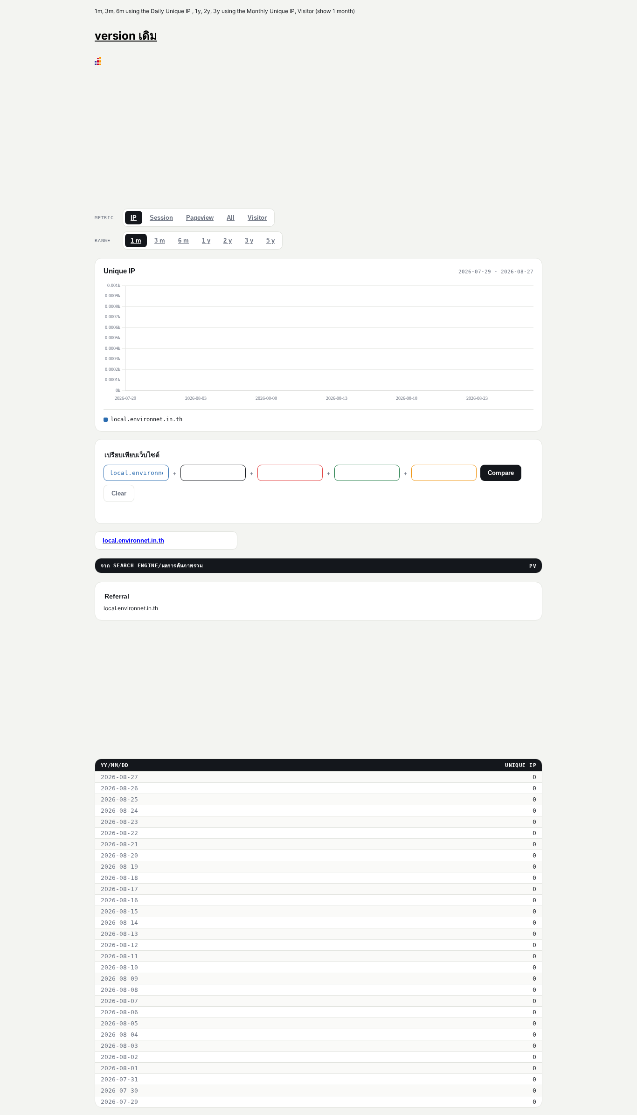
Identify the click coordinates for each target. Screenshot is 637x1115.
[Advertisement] (318, 135)
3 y (249, 240)
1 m (136, 240)
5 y (270, 240)
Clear (118, 493)
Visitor (257, 217)
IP (134, 217)
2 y (227, 240)
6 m (183, 240)
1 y (206, 240)
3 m (159, 240)
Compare (501, 472)
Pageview (200, 217)
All (231, 217)
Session (161, 217)
